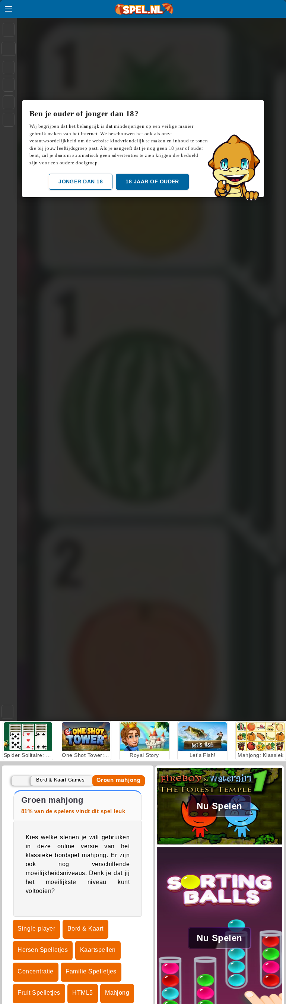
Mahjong (117, 992)
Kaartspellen (98, 950)
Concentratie (36, 971)
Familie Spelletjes (91, 971)
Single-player (36, 928)
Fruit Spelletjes (39, 992)
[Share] (8, 49)
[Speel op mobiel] (9, 120)
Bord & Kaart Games (60, 779)
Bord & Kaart (85, 928)
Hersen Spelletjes (43, 950)
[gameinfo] (9, 102)
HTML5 (82, 992)
